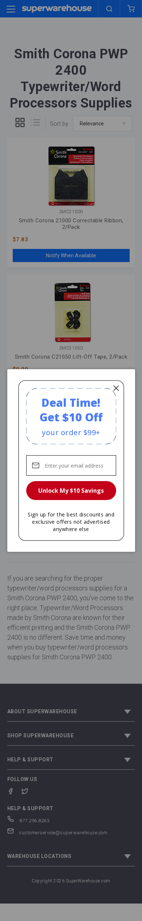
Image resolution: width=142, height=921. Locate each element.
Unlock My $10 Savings (71, 491)
